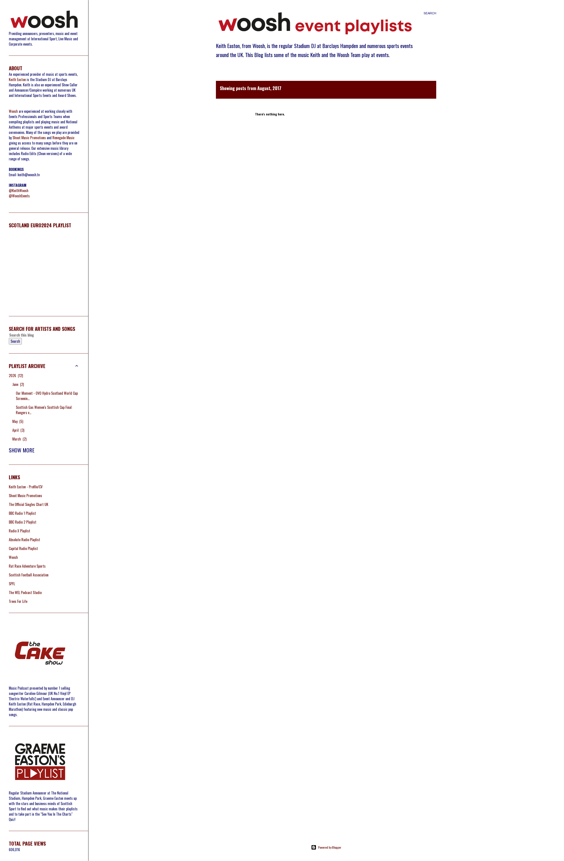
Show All (418, 90)
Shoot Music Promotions (29, 137)
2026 (15, 375)
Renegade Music (63, 137)
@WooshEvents (19, 195)
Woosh (13, 111)
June (17, 384)
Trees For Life (18, 601)
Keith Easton (17, 79)
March (19, 439)
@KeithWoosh (18, 190)
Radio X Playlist (19, 530)
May (17, 421)
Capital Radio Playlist (23, 548)
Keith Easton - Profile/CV (26, 486)
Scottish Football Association (28, 575)
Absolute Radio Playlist (24, 539)
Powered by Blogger (329, 847)
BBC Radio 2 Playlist (22, 522)
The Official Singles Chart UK (28, 504)
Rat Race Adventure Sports (27, 566)
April (17, 430)
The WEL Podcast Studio (25, 592)
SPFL (12, 583)
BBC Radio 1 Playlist (22, 513)
